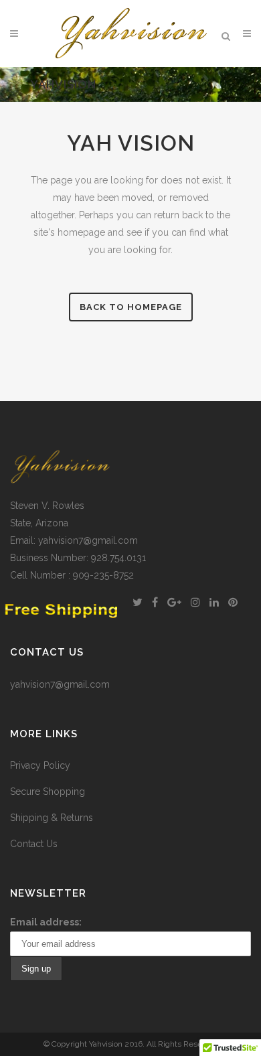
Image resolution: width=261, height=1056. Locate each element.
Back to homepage (131, 307)
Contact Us (34, 843)
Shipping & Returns (51, 817)
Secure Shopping (47, 791)
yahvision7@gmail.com (60, 684)
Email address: (46, 922)
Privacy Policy (40, 765)
